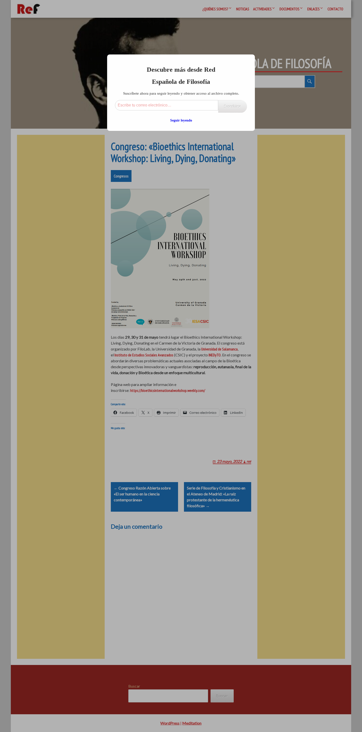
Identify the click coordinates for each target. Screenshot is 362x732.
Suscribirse (232, 106)
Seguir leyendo (181, 120)
